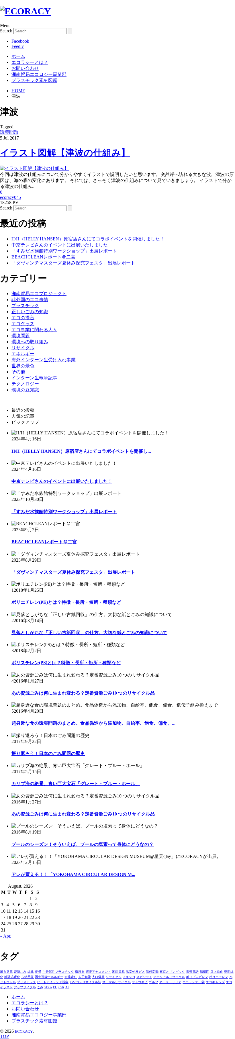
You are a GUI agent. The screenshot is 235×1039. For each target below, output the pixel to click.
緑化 (31, 971)
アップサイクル (25, 987)
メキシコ (129, 977)
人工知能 (84, 977)
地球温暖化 (12, 977)
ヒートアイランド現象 (52, 982)
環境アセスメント (98, 971)
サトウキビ (140, 982)
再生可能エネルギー (49, 977)
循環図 (204, 971)
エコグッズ (22, 323)
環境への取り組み (29, 341)
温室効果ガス (135, 971)
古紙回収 (27, 977)
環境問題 (9, 132)
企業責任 (70, 977)
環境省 (80, 971)
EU (55, 987)
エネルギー (22, 353)
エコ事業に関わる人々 (34, 329)
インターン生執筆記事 (34, 377)
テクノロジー (25, 383)
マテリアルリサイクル (169, 977)
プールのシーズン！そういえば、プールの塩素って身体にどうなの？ (82, 844)
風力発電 (6, 971)
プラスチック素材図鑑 (34, 80)
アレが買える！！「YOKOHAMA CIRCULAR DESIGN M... (73, 874)
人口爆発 (98, 977)
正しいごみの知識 (29, 311)
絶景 (38, 971)
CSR (61, 987)
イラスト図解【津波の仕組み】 (65, 153)
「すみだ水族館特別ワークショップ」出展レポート (64, 250)
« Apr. (5, 936)
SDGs (48, 987)
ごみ (40, 987)
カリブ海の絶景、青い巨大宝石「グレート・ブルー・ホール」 (75, 783)
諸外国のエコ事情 (29, 299)
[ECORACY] (25, 11)
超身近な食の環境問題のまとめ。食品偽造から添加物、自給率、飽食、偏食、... (93, 723)
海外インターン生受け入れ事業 (43, 359)
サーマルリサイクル (116, 982)
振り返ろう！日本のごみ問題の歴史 (48, 753)
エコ (229, 982)
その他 (18, 371)
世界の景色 (22, 365)
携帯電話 (192, 971)
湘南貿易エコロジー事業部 (38, 74)
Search (6, 30)
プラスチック (25, 305)
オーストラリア (170, 982)
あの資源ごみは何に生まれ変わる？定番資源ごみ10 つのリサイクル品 (83, 693)
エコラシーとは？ (29, 62)
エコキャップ (215, 982)
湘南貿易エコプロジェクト (38, 293)
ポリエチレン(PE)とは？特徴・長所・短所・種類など (66, 602)
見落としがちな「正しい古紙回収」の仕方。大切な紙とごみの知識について (89, 632)
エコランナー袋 (194, 982)
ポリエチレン (218, 977)
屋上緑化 (216, 971)
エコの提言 (22, 317)
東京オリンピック (172, 971)
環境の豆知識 (25, 389)
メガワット (144, 977)
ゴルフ (153, 982)
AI (67, 987)
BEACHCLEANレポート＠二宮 (43, 256)
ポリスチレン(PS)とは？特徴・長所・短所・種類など (66, 662)
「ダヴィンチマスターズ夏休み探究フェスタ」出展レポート (73, 262)
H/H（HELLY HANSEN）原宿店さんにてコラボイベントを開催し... (81, 451)
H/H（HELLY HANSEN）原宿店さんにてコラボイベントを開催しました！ (87, 238)
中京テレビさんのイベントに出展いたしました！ (61, 244)
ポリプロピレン (197, 977)
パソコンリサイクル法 (85, 982)
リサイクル (22, 347)
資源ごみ (20, 971)
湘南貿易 (118, 971)
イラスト (6, 987)
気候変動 (152, 971)
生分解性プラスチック (58, 971)
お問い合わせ (25, 68)
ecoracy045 (10, 197)
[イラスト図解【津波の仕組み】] (34, 168)
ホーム (18, 56)
